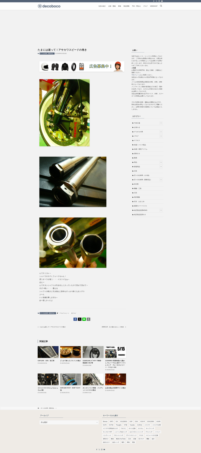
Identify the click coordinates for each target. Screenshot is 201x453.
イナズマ (147, 425)
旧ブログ (73, 313)
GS (117, 421)
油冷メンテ (115, 442)
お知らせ (137, 127)
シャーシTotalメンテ (121, 432)
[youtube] (162, 1)
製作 (123, 442)
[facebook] (153, 1)
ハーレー (157, 432)
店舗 (134, 439)
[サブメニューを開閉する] (161, 123)
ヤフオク (137, 140)
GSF (131, 421)
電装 (133, 442)
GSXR (158, 421)
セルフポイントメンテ (136, 432)
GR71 (111, 421)
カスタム (140, 428)
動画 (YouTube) (121, 439)
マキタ (141, 435)
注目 (135, 193)
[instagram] (159, 1)
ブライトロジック (131, 435)
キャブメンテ (150, 428)
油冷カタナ (106, 442)
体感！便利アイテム (140, 149)
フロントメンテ (118, 435)
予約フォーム (135, 75)
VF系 (125, 425)
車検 (128, 442)
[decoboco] (49, 6)
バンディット (107, 435)
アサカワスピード (64, 313)
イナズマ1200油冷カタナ (110, 428)
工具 (129, 439)
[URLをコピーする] (88, 319)
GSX (136, 421)
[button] (75, 319)
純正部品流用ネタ (140, 214)
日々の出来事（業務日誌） (47, 53)
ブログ (136, 136)
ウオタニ (123, 428)
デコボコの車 (138, 132)
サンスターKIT (107, 432)
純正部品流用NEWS (140, 210)
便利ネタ (137, 153)
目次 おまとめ (139, 201)
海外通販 (137, 197)
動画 (135, 158)
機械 (147, 439)
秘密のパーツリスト (140, 206)
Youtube (132, 425)
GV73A (111, 425)
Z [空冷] (139, 425)
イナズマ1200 (156, 425)
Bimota (105, 421)
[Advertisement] (100, 25)
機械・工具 (137, 188)
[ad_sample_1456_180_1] (81, 71)
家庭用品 (137, 166)
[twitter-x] (156, 1)
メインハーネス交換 (152, 435)
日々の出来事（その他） (142, 175)
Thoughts (119, 425)
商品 (135, 162)
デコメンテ (149, 432)
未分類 (136, 184)
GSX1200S (150, 421)
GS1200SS (123, 421)
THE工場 (137, 123)
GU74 (104, 425)
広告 (135, 171)
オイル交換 (132, 428)
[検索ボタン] (161, 6)
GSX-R (142, 421)
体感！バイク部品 (140, 145)
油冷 (153, 439)
